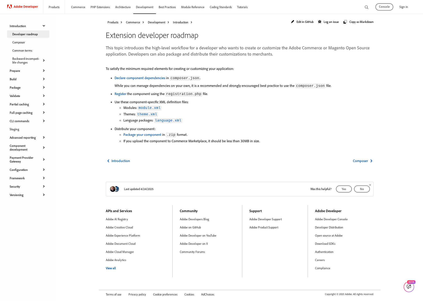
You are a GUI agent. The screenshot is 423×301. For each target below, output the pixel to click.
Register (120, 94)
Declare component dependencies (140, 78)
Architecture (123, 7)
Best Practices (167, 7)
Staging (14, 129)
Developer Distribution (329, 227)
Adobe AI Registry (117, 219)
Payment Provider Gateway (21, 159)
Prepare (15, 71)
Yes (344, 189)
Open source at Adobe (329, 235)
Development (144, 7)
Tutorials (242, 7)
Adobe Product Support (263, 227)
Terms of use (113, 294)
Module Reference (192, 7)
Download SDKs (325, 243)
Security (15, 186)
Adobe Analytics (116, 260)
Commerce (78, 7)
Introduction (18, 26)
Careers (320, 260)
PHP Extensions (100, 7)
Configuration (19, 170)
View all (111, 268)
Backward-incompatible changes (25, 60)
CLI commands (19, 121)
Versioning (16, 195)
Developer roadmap (25, 34)
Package (15, 87)
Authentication (324, 252)
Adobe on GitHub (190, 227)
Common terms (22, 50)
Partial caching (19, 104)
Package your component (142, 134)
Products (54, 7)
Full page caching (21, 112)
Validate (15, 96)
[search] (366, 7)
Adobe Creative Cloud (119, 227)
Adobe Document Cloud (120, 243)
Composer (18, 42)
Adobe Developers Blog (194, 219)
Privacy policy (137, 294)
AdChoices (207, 294)
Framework (17, 178)
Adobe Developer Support (265, 219)
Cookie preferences (165, 294)
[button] (302, 22)
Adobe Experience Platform (123, 235)
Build (13, 79)
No (362, 189)
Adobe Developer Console (331, 219)
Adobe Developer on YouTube (198, 235)
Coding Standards (221, 7)
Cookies (189, 294)
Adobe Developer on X (194, 243)
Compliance (322, 268)
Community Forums (192, 252)
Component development (18, 147)
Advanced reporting (23, 137)
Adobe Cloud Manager (120, 252)
